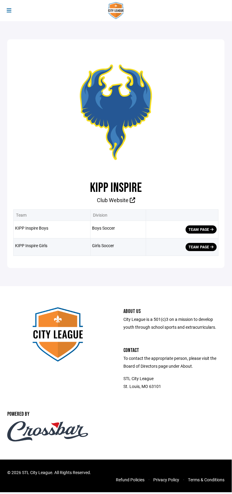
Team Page (199, 229)
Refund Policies (130, 480)
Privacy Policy (166, 480)
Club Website (113, 200)
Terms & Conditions (206, 480)
